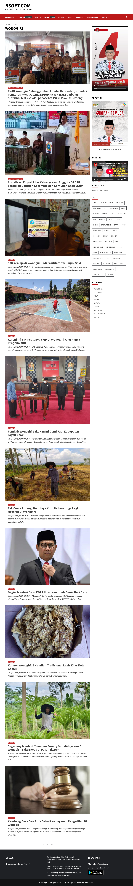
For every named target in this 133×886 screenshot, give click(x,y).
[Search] (126, 17)
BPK (94, 219)
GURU (123, 225)
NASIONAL (79, 17)
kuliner (114, 236)
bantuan (119, 203)
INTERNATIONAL (92, 17)
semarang (107, 263)
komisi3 (96, 236)
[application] (110, 171)
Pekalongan (98, 247)
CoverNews (77, 882)
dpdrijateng (106, 225)
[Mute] (122, 179)
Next (51, 845)
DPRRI (116, 225)
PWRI (108, 258)
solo (122, 263)
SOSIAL (49, 17)
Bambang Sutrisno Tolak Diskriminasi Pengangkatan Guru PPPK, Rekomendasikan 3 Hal (63, 859)
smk (115, 263)
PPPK (95, 252)
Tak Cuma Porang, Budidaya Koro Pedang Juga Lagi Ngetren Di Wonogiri (43, 510)
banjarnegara (107, 203)
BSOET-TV (105, 17)
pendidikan (110, 247)
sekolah (96, 263)
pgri (120, 247)
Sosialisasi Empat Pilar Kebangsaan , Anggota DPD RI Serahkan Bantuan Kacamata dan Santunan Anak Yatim (45, 184)
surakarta (109, 269)
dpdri (95, 225)
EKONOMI (24, 17)
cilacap (111, 219)
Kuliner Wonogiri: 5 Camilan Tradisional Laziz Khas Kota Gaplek (46, 667)
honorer (97, 230)
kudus (105, 236)
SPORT (70, 17)
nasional (108, 241)
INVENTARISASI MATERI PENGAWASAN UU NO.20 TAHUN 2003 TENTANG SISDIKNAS (64, 867)
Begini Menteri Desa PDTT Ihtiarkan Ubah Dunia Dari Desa (47, 592)
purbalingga (105, 252)
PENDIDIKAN (10, 17)
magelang (97, 241)
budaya (102, 219)
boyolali (122, 214)
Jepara (115, 230)
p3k (116, 241)
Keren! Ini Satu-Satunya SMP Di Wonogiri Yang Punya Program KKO (44, 341)
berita (105, 214)
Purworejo (98, 258)
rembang (116, 258)
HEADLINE (11, 88)
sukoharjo (97, 269)
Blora (113, 214)
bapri (123, 208)
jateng (106, 230)
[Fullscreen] (125, 179)
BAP (106, 208)
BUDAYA (61, 17)
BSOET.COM (18, 6)
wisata (110, 275)
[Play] (95, 179)
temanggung (98, 275)
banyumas (97, 208)
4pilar (95, 203)
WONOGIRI (19, 88)
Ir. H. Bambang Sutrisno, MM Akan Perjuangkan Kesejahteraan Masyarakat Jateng (64, 874)
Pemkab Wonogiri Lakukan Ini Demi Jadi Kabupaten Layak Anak (43, 433)
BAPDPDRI (114, 208)
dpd (119, 219)
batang (96, 214)
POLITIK (38, 17)
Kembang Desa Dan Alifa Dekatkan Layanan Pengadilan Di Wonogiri (47, 823)
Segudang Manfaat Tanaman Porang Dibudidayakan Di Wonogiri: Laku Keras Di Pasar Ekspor (45, 747)
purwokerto (119, 252)
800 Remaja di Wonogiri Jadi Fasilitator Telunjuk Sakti (45, 263)
